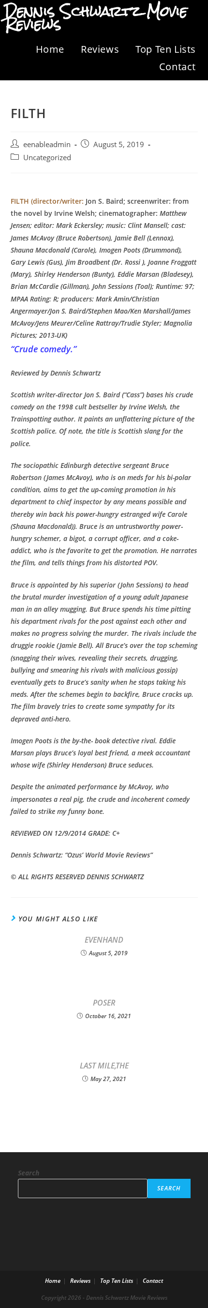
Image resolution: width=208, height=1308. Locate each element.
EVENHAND (104, 939)
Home (50, 49)
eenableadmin (47, 144)
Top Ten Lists (165, 49)
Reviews (100, 49)
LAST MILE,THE (104, 1065)
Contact (177, 66)
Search (28, 1172)
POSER (104, 1002)
